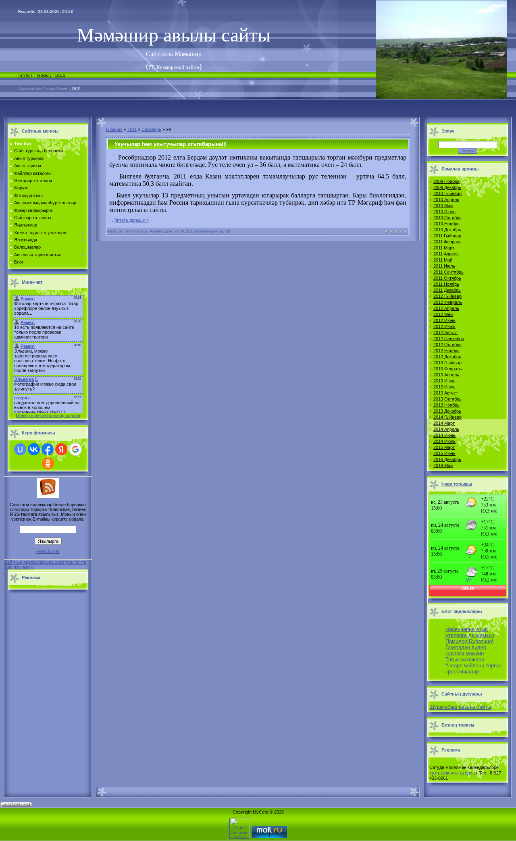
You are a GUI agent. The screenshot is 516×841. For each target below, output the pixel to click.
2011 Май (442, 259)
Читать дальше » (131, 220)
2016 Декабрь (447, 459)
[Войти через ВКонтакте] (34, 449)
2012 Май (443, 314)
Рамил (155, 231)
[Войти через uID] (20, 449)
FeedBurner (48, 551)
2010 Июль (444, 211)
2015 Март (444, 447)
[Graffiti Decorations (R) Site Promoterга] (239, 836)
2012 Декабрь (447, 356)
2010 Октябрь (447, 217)
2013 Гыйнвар (447, 362)
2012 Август (445, 332)
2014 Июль (444, 441)
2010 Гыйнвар (447, 193)
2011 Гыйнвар (447, 235)
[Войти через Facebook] (48, 449)
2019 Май (443, 465)
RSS (76, 89)
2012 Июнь (444, 320)
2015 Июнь (444, 453)
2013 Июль (444, 386)
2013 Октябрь (447, 399)
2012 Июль (444, 326)
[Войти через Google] (75, 449)
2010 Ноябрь (446, 223)
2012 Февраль (447, 302)
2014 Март (444, 423)
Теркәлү (44, 75)
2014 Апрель (446, 429)
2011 (132, 129)
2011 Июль (444, 266)
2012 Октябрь (447, 344)
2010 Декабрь (447, 229)
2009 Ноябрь (446, 181)
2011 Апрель (446, 253)
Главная (114, 129)
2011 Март (443, 247)
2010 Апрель (446, 199)
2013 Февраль (447, 368)
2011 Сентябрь (448, 272)
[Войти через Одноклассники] (48, 463)
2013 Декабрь (447, 411)
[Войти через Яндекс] (61, 449)
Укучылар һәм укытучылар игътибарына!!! (170, 144)
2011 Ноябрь (446, 284)
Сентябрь (151, 129)
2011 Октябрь (447, 278)
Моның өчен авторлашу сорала (48, 415)
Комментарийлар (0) (213, 231)
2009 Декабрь (447, 187)
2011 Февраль (447, 241)
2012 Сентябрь (448, 338)
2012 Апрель (446, 308)
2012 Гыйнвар (447, 296)
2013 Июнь (444, 380)
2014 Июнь (444, 435)
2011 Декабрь (447, 290)
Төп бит (25, 75)
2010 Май (443, 205)
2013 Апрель (446, 374)
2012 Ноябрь (446, 350)
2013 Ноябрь (446, 405)
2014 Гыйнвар (447, 417)
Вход (60, 75)
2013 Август (445, 392)
